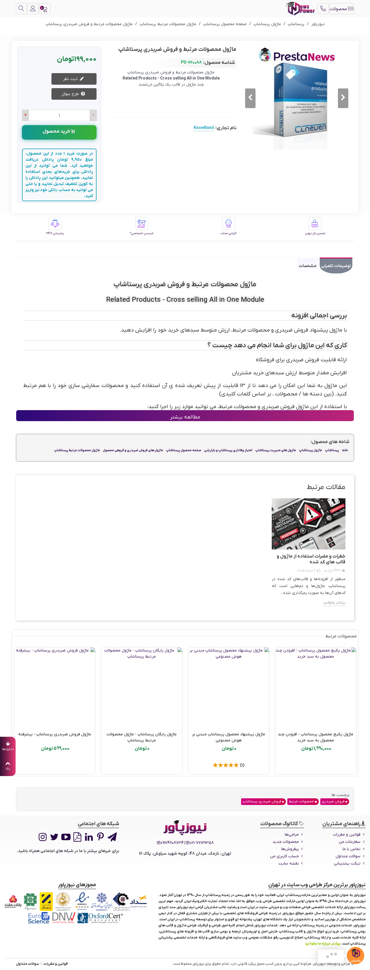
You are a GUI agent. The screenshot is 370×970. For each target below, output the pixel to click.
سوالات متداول (348, 856)
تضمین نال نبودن (315, 233)
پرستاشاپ (332, 450)
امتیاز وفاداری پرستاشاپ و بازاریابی (228, 450)
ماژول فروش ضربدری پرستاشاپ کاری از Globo (141, 737)
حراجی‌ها (292, 834)
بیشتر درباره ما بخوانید (323, 943)
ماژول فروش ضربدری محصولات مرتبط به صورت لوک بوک (228, 737)
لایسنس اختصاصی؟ (141, 233)
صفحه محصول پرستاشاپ (183, 450)
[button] (250, 98)
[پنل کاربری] (32, 8)
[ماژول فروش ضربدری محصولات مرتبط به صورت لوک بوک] (228, 687)
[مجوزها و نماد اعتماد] (77, 908)
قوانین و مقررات (346, 834)
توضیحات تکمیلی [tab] (336, 266)
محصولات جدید (286, 842)
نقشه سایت (288, 863)
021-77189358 (202, 843)
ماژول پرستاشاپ (310, 450)
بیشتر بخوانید (334, 602)
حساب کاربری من (284, 856)
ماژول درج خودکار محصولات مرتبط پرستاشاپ (316, 734)
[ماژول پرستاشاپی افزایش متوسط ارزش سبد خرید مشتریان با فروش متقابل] (54, 687)
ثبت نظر (71, 79)
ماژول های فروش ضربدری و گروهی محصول (133, 450)
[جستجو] (21, 8)
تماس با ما (351, 849)
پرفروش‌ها (290, 849)
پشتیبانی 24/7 (55, 233)
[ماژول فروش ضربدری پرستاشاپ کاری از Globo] (141, 687)
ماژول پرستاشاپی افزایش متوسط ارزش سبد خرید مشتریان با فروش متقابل (54, 737)
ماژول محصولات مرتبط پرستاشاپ (77, 450)
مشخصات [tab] (308, 266)
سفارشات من (349, 842)
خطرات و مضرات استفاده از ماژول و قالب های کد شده (311, 559)
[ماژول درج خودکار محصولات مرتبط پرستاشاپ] (315, 687)
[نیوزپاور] (300, 9)
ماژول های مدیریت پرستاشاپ (275, 450)
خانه (345, 450)
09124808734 (172, 843)
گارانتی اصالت (228, 233)
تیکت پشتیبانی (347, 863)
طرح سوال (71, 94)
